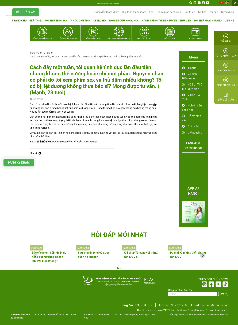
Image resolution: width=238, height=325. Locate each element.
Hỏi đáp (213, 12)
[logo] (9, 15)
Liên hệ (229, 20)
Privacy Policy (194, 310)
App (151, 12)
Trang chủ (19, 20)
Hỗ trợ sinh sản (56, 20)
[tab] (118, 268)
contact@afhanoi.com (210, 305)
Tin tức (202, 12)
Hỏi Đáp (46, 53)
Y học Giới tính (80, 20)
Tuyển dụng (227, 12)
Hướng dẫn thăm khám (106, 12)
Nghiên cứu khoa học (124, 20)
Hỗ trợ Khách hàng (208, 20)
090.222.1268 (172, 305)
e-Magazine (195, 132)
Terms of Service (213, 310)
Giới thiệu (36, 20)
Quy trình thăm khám (134, 12)
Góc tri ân (189, 12)
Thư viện (185, 20)
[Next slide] (202, 255)
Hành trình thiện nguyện (159, 20)
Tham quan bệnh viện (168, 12)
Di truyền (99, 20)
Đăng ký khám (25, 12)
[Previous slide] (35, 255)
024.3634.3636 (137, 305)
